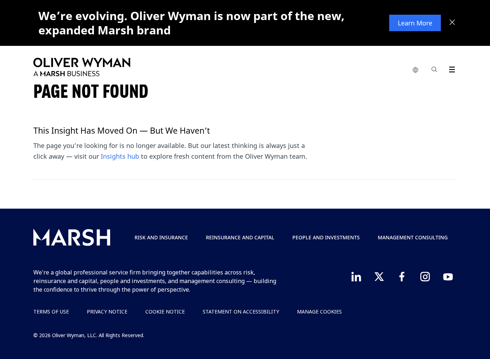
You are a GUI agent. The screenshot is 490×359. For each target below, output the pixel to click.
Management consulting (413, 237)
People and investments (326, 237)
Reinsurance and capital (240, 237)
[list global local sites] (415, 70)
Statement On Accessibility (241, 311)
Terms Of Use (51, 311)
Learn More (415, 23)
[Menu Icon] (450, 68)
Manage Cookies (319, 311)
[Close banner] (452, 23)
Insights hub (120, 156)
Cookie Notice (165, 311)
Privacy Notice (107, 311)
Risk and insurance (161, 237)
